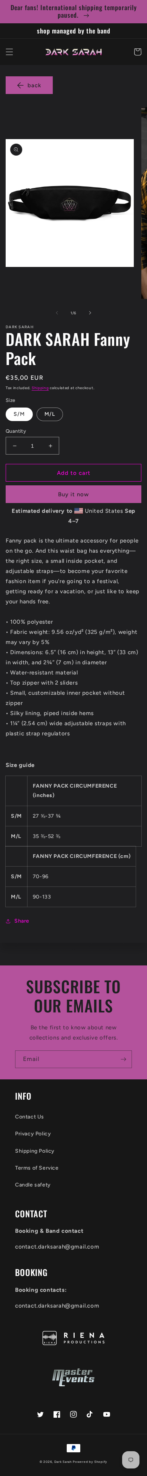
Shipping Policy (35, 1151)
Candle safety (33, 1185)
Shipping (40, 387)
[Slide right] (90, 313)
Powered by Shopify (90, 1462)
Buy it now (73, 494)
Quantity (16, 431)
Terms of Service (37, 1168)
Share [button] (21, 921)
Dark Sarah (63, 1462)
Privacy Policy (33, 1133)
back (34, 85)
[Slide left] (57, 313)
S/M (19, 414)
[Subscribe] (123, 1059)
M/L (49, 414)
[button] (9, 52)
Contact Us (29, 1117)
